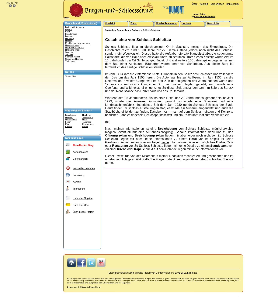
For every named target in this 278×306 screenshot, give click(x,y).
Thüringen (70, 61)
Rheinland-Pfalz (72, 50)
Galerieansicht (80, 158)
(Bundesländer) (81, 23)
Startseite (110, 30)
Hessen (68, 41)
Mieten (85, 126)
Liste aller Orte (81, 205)
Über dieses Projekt (83, 211)
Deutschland (123, 30)
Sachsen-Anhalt (72, 57)
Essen (68, 124)
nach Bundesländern (204, 16)
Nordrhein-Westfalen (74, 47)
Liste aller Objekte (82, 198)
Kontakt (204, 3)
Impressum (232, 3)
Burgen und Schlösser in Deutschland (83, 287)
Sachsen (69, 54)
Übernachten (71, 119)
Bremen (68, 36)
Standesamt (87, 117)
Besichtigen (70, 115)
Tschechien (70, 76)
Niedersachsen (72, 45)
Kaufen (68, 126)
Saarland (69, 52)
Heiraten (69, 117)
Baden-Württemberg (74, 27)
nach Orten (199, 14)
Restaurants (88, 124)
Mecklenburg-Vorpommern (77, 43)
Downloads (79, 175)
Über (194, 3)
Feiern (68, 122)
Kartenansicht (80, 152)
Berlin (67, 32)
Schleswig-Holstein (74, 59)
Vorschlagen (217, 3)
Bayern (68, 29)
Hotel (84, 119)
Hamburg (69, 38)
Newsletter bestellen (84, 168)
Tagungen (86, 122)
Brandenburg (71, 34)
